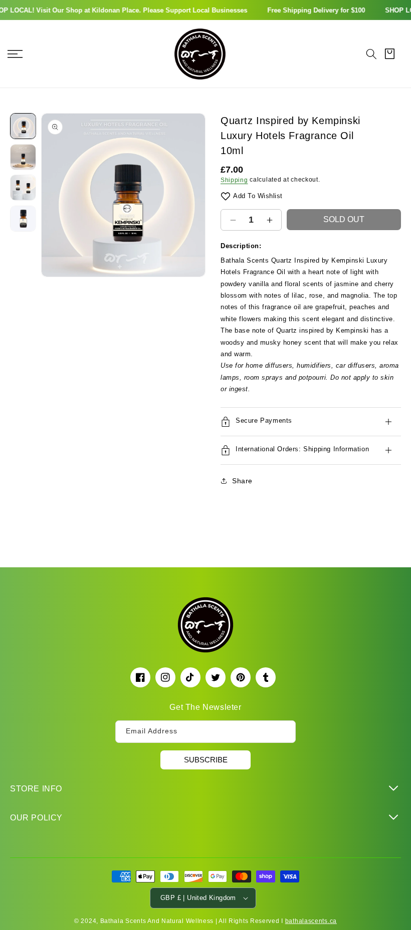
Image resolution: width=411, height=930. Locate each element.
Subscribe (206, 759)
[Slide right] (192, 195)
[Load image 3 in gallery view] (23, 188)
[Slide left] (53, 195)
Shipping (234, 180)
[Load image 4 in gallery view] (23, 219)
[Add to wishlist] (226, 196)
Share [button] (242, 481)
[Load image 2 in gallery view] (23, 157)
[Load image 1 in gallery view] (23, 126)
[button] (371, 54)
